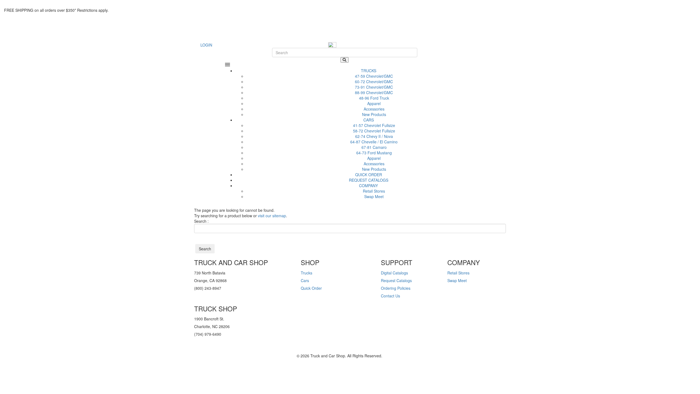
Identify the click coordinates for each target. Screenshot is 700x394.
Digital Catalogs (394, 273)
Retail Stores (374, 191)
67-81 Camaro (374, 147)
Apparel (374, 103)
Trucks (306, 273)
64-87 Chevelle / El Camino (374, 141)
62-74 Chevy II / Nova (374, 136)
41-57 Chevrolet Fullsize (374, 125)
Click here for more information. (133, 10)
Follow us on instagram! (216, 349)
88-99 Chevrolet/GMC (374, 92)
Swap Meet (374, 196)
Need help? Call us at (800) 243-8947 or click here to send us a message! (58, 2)
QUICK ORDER (368, 174)
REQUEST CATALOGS (368, 180)
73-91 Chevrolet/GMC (374, 87)
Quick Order (311, 288)
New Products (374, 114)
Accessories (374, 109)
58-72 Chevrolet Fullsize (374, 131)
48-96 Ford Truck (374, 98)
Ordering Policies (395, 288)
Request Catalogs (396, 280)
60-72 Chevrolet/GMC (374, 81)
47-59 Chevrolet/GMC (374, 76)
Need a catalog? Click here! (24, 18)
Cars (305, 280)
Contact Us (390, 296)
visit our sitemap (272, 215)
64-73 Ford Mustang (374, 152)
